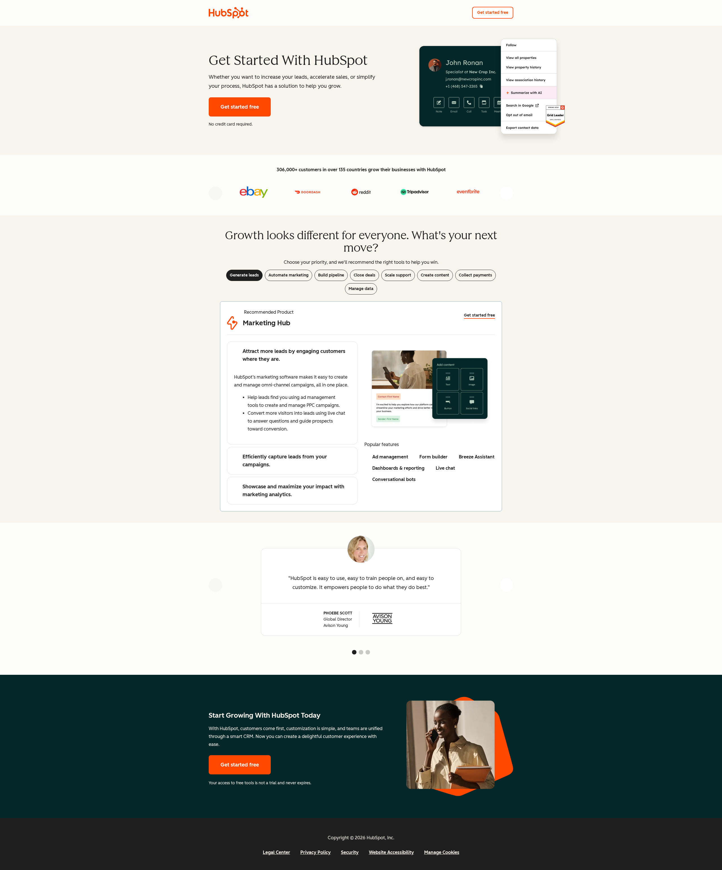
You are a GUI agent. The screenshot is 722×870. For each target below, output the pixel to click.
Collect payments (475, 275)
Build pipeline (331, 275)
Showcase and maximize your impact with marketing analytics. (293, 491)
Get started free (492, 12)
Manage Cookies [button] (441, 852)
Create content (435, 275)
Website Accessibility (391, 852)
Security (350, 852)
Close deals (364, 275)
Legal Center (276, 852)
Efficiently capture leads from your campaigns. (285, 461)
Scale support (398, 275)
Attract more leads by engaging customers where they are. (294, 355)
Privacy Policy (315, 852)
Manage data (361, 288)
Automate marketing (288, 275)
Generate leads (244, 275)
